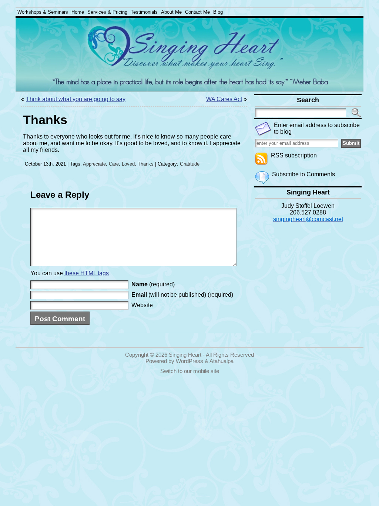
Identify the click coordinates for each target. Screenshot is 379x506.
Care (114, 164)
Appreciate (94, 164)
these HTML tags (86, 273)
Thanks (146, 164)
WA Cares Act (224, 99)
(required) (153, 284)
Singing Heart (185, 355)
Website (142, 305)
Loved (128, 164)
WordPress (189, 361)
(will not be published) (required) (182, 295)
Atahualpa (221, 361)
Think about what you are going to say (75, 99)
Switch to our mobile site (189, 371)
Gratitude (189, 164)
